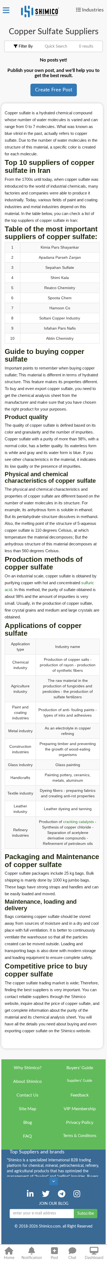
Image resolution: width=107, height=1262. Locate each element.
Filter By (25, 46)
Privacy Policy (79, 1122)
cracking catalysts (78, 821)
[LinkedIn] (30, 1194)
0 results (86, 46)
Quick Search (56, 46)
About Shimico (27, 1081)
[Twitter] (46, 1194)
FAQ (27, 1136)
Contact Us (27, 1095)
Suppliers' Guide (79, 1081)
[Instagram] (77, 1194)
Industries (93, 10)
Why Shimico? (27, 1068)
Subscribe (85, 1214)
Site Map (27, 1109)
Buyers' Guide (79, 1068)
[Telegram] (61, 1194)
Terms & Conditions (79, 1136)
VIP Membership (80, 1109)
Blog (27, 1122)
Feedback (80, 1095)
